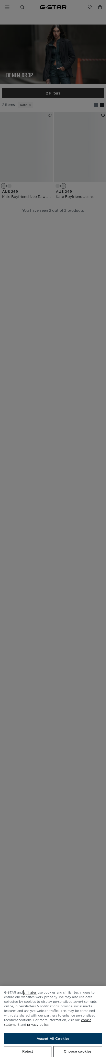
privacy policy (37, 1025)
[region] (53, 1023)
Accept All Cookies (53, 1039)
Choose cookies (78, 1051)
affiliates (30, 992)
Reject (27, 1051)
